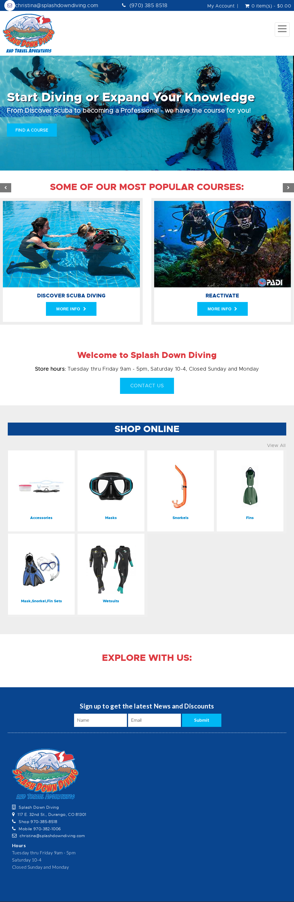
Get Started (30, 130)
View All (276, 445)
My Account (221, 6)
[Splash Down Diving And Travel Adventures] (28, 33)
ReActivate (222, 295)
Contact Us (147, 386)
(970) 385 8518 (148, 5)
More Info (68, 309)
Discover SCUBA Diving (71, 295)
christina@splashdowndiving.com (56, 5)
